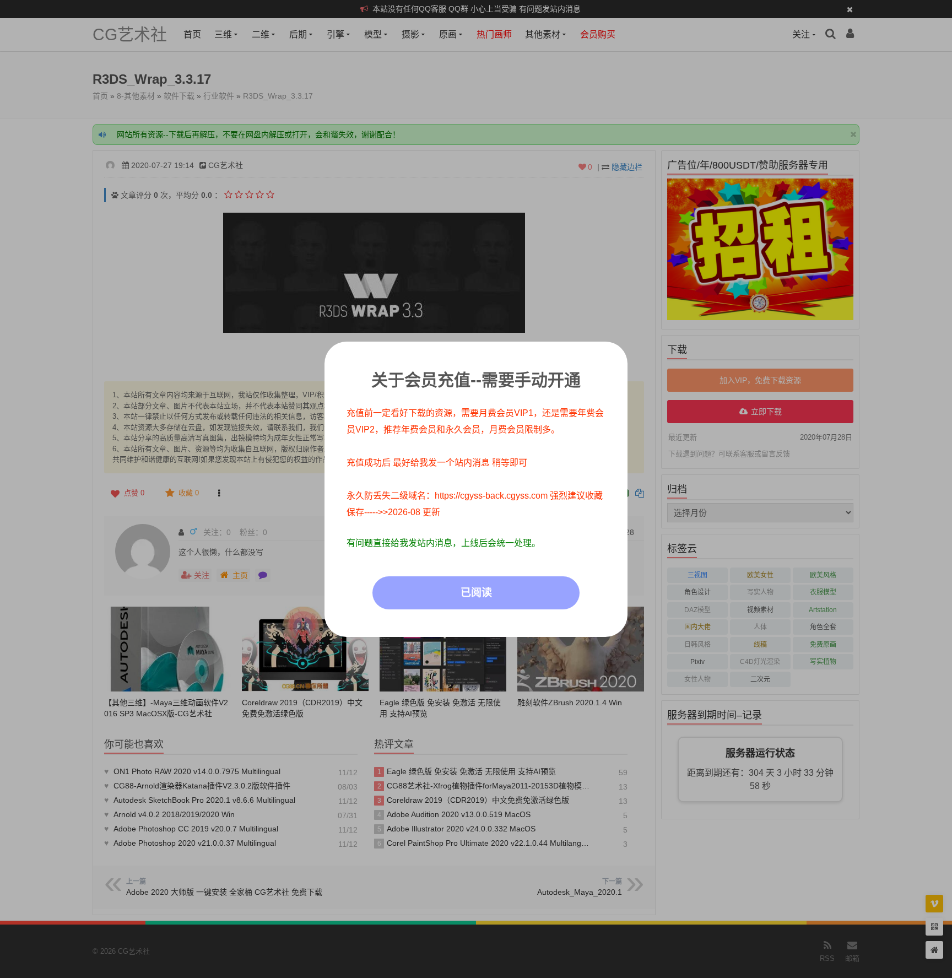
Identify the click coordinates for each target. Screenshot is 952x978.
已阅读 (476, 592)
